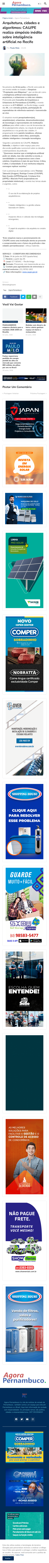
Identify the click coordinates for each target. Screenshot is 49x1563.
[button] (3, 4)
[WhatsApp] (28, 297)
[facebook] (16, 1419)
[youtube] (27, 1419)
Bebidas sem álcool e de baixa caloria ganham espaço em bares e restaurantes (36, 328)
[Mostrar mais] (40, 297)
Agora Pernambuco (22, 18)
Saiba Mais (19, 1555)
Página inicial (8, 18)
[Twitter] (23, 297)
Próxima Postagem (37, 393)
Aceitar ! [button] (8, 1558)
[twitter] (22, 1419)
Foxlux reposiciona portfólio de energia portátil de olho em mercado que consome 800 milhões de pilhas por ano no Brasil (12, 362)
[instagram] (33, 1419)
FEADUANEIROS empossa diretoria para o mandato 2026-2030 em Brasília (13, 328)
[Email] (34, 297)
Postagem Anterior (11, 393)
